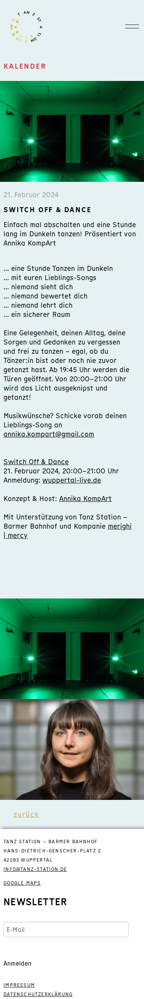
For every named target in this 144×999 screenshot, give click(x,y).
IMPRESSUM (19, 985)
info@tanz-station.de (35, 869)
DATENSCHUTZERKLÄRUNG (38, 994)
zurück (26, 814)
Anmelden (17, 963)
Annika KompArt (85, 498)
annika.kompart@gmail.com (48, 434)
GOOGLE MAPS (22, 883)
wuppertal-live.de (71, 480)
